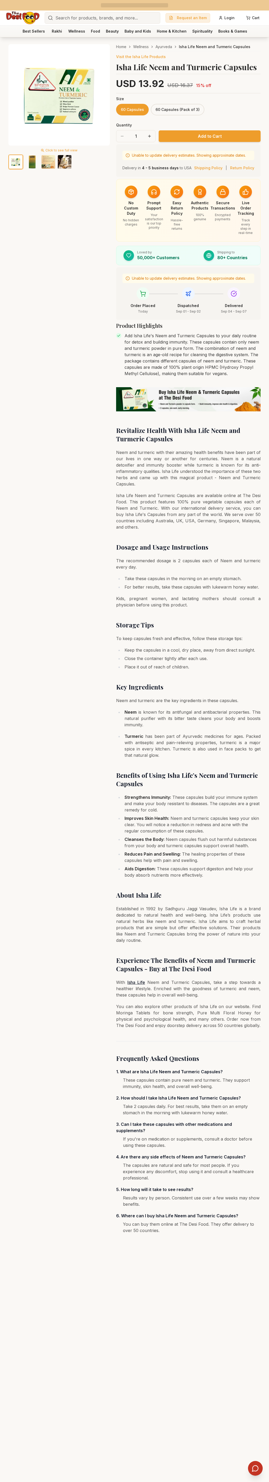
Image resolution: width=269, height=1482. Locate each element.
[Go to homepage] (22, 18)
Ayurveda (164, 46)
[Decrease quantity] (122, 136)
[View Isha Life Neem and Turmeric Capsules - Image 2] (32, 162)
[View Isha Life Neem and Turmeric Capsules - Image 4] (64, 162)
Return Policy (242, 168)
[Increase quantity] (149, 136)
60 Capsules (132, 109)
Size (120, 98)
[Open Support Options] (255, 1468)
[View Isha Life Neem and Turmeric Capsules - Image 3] (48, 162)
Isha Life (136, 982)
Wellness (141, 46)
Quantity (124, 125)
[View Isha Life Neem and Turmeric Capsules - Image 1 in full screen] (59, 95)
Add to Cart (210, 136)
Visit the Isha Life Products (141, 56)
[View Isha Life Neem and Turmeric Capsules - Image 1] (15, 162)
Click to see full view (61, 150)
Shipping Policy (208, 168)
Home (121, 46)
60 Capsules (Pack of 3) (178, 109)
